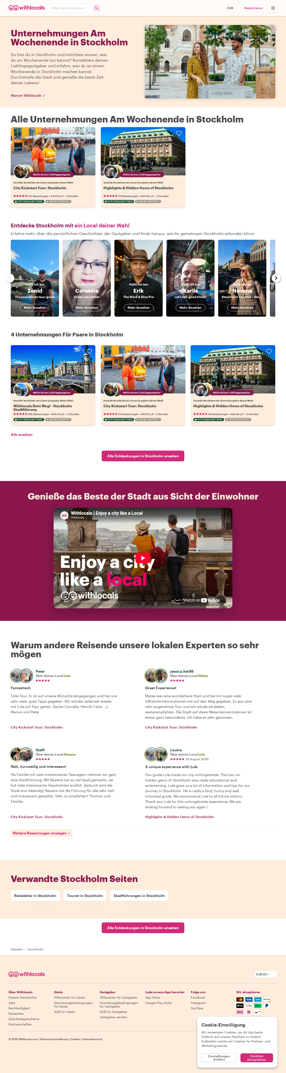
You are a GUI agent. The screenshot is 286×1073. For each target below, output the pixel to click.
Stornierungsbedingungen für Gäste (73, 1004)
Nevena (70, 754)
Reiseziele (15, 1013)
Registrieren (253, 8)
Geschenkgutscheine (23, 1019)
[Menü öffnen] (273, 8)
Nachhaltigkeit (19, 1008)
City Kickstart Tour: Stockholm (39, 188)
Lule (67, 676)
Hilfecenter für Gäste (69, 997)
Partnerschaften (20, 1024)
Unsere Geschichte (22, 997)
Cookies (75, 1039)
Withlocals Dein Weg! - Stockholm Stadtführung (42, 408)
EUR (230, 8)
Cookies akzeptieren (256, 1057)
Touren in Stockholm (85, 895)
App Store (152, 997)
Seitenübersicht (92, 1039)
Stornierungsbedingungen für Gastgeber (119, 1004)
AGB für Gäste (64, 1012)
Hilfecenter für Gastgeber (118, 997)
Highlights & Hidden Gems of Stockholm (138, 188)
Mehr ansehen (35, 307)
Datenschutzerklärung (54, 1039)
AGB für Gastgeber (113, 1012)
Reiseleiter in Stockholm (35, 895)
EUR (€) (261, 974)
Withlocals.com (28, 1039)
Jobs (11, 1003)
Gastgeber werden (113, 1017)
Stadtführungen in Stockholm (139, 895)
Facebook (198, 997)
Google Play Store (158, 1003)
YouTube (197, 1008)
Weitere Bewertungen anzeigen (40, 833)
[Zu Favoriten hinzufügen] (89, 133)
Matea (203, 676)
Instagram (198, 1003)
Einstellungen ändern (219, 1057)
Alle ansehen (22, 434)
